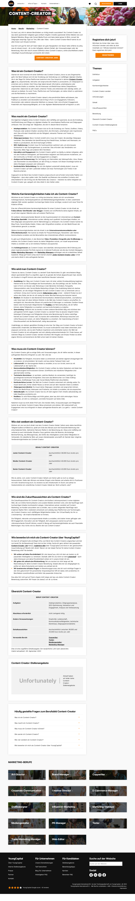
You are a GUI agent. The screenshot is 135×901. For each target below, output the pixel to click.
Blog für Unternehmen (43, 871)
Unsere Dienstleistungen (44, 863)
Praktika (49, 305)
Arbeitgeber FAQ (41, 875)
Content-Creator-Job (19, 546)
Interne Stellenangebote (16, 867)
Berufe (21, 28)
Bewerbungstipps (68, 867)
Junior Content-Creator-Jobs (63, 255)
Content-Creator (43, 28)
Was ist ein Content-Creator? (25, 717)
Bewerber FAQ (67, 875)
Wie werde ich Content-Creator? (27, 734)
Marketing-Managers (46, 252)
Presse (10, 871)
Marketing (30, 28)
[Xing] (91, 875)
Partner (11, 875)
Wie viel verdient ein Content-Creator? (29, 740)
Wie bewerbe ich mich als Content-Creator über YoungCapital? (38, 745)
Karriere (65, 871)
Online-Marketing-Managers (22, 252)
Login (120, 3)
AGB (109, 886)
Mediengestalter (55, 642)
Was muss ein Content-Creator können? (29, 729)
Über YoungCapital (15, 863)
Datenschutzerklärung (119, 886)
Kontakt (43, 3)
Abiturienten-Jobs (50, 293)
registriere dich (40, 546)
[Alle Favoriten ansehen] (90, 3)
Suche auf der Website (102, 858)
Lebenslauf (72, 557)
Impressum (123, 888)
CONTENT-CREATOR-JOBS (47, 58)
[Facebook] (104, 875)
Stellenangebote (68, 863)
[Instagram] (100, 875)
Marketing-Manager (56, 645)
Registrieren (106, 3)
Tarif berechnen (41, 867)
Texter (51, 640)
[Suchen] (96, 3)
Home (13, 28)
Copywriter (53, 638)
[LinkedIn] (96, 875)
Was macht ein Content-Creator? (27, 723)
